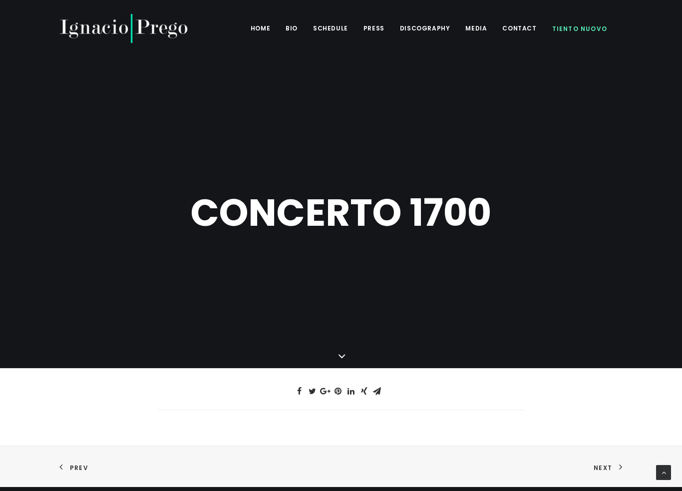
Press (373, 28)
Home (260, 28)
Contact (519, 28)
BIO (292, 28)
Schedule (330, 28)
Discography (425, 28)
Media (476, 28)
